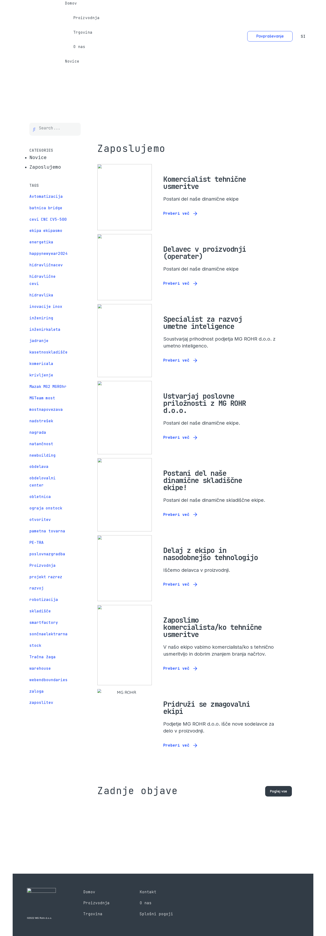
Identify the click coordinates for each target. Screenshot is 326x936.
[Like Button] (276, 179)
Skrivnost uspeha (138, 819)
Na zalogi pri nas (239, 819)
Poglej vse (278, 791)
